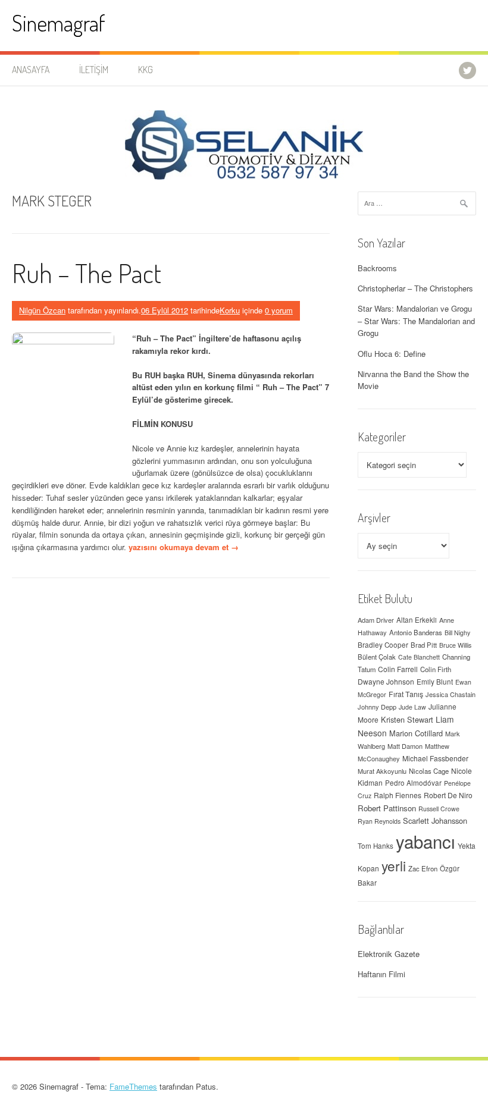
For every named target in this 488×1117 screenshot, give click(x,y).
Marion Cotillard (416, 733)
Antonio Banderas (415, 632)
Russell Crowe (438, 808)
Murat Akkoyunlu (382, 771)
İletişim (93, 70)
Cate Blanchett (419, 656)
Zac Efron (422, 868)
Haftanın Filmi (381, 974)
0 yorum (279, 310)
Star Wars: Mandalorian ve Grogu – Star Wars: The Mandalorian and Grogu (416, 321)
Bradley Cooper (383, 645)
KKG (145, 70)
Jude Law (412, 706)
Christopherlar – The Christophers (415, 288)
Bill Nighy (457, 632)
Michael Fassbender (435, 758)
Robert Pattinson (387, 808)
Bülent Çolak (377, 656)
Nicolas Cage (429, 771)
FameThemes (133, 1086)
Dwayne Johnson (386, 681)
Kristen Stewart (407, 719)
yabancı (425, 841)
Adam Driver (376, 620)
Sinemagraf (58, 23)
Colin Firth (435, 669)
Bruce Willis (455, 645)
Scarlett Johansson (435, 820)
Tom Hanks (375, 846)
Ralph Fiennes (397, 795)
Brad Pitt (424, 645)
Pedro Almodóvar (413, 782)
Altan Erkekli (416, 620)
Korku (230, 310)
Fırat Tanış (406, 694)
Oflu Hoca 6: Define (392, 353)
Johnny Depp (377, 706)
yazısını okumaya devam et (184, 547)
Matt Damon (405, 746)
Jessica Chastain (451, 694)
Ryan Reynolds (379, 821)
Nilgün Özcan (42, 310)
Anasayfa (30, 70)
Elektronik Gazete (389, 953)
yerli (393, 865)
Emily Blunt (435, 681)
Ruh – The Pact (86, 272)
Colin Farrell (398, 669)
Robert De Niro (448, 795)
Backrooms (377, 268)
